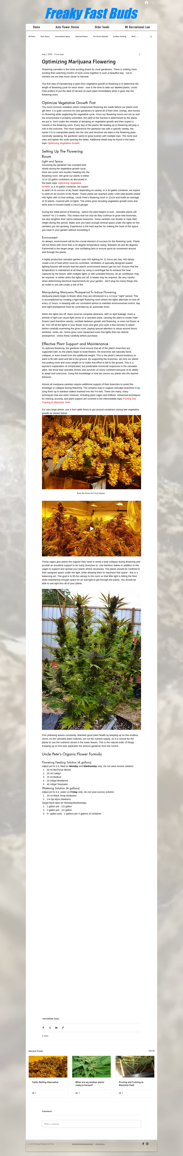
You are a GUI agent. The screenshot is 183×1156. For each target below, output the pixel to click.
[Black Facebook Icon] (143, 1143)
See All (151, 1051)
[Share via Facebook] (43, 1027)
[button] (151, 36)
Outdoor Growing (119, 36)
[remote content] (118, 168)
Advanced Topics (81, 36)
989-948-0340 (99, 1144)
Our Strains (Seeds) (100, 36)
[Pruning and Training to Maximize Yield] (135, 1067)
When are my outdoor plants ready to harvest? (89, 1084)
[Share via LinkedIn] (56, 1027)
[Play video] (91, 528)
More (134, 36)
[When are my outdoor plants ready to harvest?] (91, 1067)
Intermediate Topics (62, 36)
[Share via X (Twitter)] (49, 1027)
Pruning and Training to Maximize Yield (131, 1084)
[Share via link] (63, 1027)
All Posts (32, 36)
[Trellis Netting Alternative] (48, 1067)
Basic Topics (45, 36)
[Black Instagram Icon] (147, 1143)
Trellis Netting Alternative (45, 1082)
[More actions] (139, 54)
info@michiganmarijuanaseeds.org (82, 1144)
